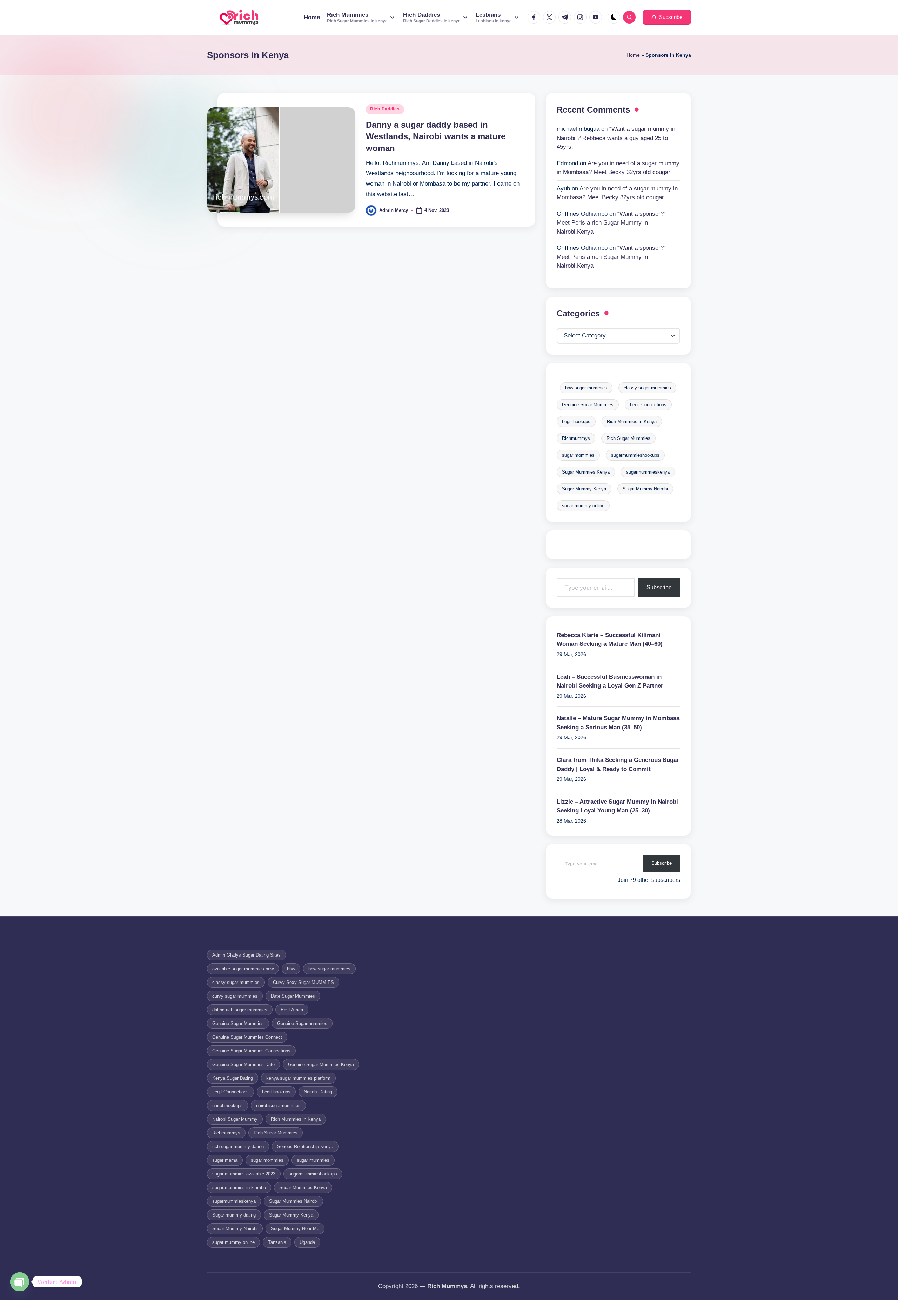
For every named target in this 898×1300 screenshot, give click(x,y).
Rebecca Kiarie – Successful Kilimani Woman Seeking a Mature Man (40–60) (610, 640)
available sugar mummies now (243, 968)
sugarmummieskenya (648, 472)
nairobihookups (227, 1105)
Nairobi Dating (318, 1091)
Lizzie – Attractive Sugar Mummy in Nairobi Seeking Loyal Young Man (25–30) (617, 806)
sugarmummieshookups (635, 455)
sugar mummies (313, 1160)
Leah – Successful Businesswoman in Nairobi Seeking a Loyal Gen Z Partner (610, 681)
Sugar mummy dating (234, 1215)
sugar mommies (578, 455)
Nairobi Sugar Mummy (234, 1119)
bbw (291, 968)
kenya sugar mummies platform (298, 1078)
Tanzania (277, 1242)
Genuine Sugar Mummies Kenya (321, 1064)
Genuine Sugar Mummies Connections (251, 1050)
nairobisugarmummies (278, 1105)
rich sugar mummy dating (238, 1146)
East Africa (292, 1009)
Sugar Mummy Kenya (584, 488)
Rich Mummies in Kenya (632, 421)
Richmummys (576, 438)
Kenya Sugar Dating (232, 1078)
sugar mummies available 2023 (243, 1174)
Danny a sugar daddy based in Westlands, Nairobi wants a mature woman (435, 136)
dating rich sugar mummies (239, 1009)
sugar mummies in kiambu (239, 1187)
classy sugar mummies (647, 387)
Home (633, 55)
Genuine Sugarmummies (302, 1023)
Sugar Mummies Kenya (586, 472)
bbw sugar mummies (586, 387)
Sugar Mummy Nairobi (645, 488)
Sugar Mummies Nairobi (293, 1201)
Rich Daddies (385, 109)
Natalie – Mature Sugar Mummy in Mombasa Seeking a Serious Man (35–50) (618, 723)
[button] (667, 17)
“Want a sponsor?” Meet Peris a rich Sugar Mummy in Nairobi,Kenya (611, 222)
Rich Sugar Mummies (628, 438)
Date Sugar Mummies (293, 996)
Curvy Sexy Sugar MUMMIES (303, 982)
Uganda (307, 1242)
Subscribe (659, 587)
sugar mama (224, 1160)
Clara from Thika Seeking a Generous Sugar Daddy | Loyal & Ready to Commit (618, 764)
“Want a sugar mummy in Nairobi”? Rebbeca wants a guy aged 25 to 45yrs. (616, 138)
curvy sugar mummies (234, 996)
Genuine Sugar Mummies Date (243, 1064)
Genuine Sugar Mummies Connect (247, 1037)
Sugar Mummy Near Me (295, 1228)
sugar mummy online (583, 505)
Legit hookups (576, 421)
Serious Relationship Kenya (305, 1146)
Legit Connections (648, 404)
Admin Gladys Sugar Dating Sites (246, 955)
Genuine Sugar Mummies (588, 404)
